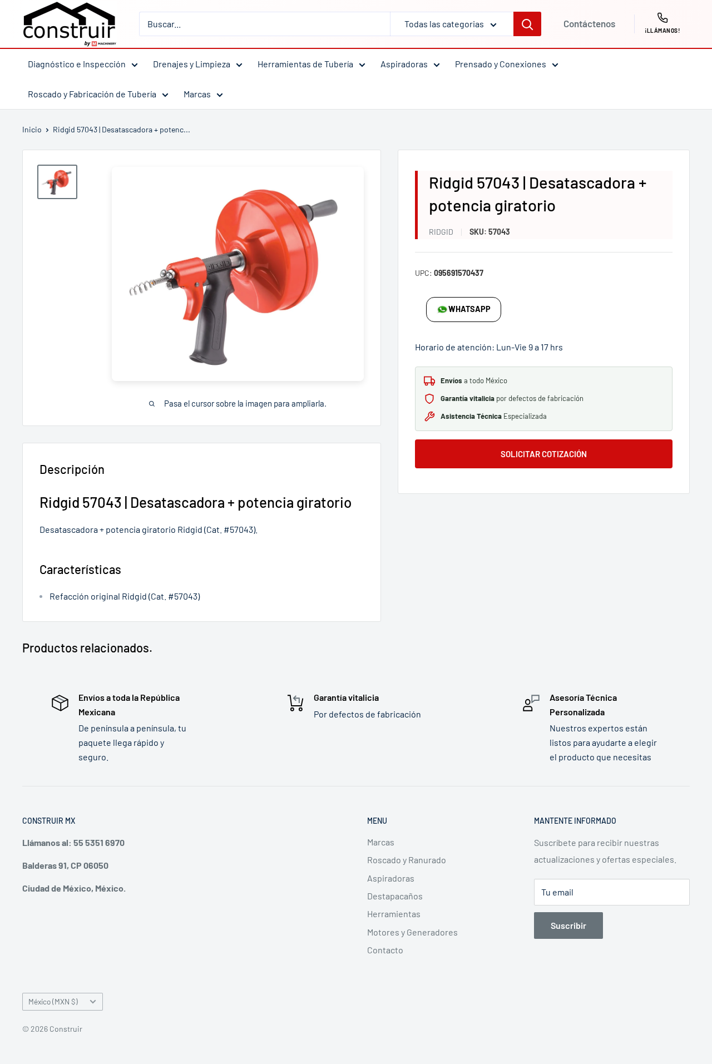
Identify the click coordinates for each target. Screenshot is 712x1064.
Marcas (197, 93)
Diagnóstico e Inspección (77, 63)
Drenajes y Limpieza (191, 63)
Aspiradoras (404, 63)
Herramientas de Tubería (305, 63)
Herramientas (394, 913)
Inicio (32, 129)
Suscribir (568, 925)
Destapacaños (395, 895)
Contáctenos (589, 23)
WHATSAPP (469, 309)
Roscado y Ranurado (406, 859)
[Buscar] (527, 24)
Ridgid (441, 231)
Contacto (385, 949)
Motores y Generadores (412, 932)
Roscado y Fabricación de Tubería (92, 93)
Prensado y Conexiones (500, 63)
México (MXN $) (53, 1001)
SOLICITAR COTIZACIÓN (544, 454)
